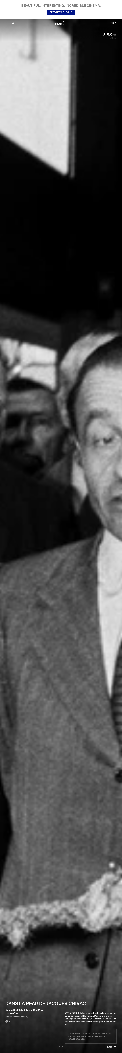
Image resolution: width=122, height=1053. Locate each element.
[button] (6, 23)
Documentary (12, 1016)
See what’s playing (61, 12)
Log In (113, 23)
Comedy (23, 1016)
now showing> (76, 1039)
